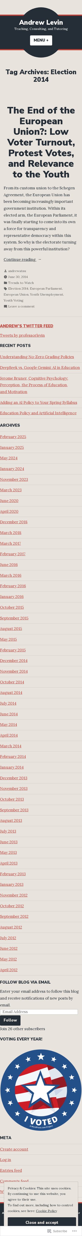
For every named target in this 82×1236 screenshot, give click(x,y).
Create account (14, 1149)
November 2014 (14, 671)
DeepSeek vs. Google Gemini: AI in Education (40, 367)
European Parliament (46, 288)
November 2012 (14, 895)
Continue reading (20, 260)
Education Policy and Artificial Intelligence (38, 413)
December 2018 (14, 521)
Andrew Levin (41, 22)
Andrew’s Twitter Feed (26, 326)
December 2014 (14, 660)
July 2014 (8, 703)
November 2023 (14, 479)
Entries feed (11, 1170)
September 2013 (14, 810)
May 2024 (9, 458)
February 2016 (13, 585)
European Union (16, 294)
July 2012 (8, 937)
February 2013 (13, 873)
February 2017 (13, 553)
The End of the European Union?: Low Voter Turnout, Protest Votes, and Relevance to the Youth (41, 142)
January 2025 (12, 447)
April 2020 (9, 511)
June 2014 (9, 714)
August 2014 (11, 692)
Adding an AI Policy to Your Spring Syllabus (38, 402)
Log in (5, 1159)
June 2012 (9, 948)
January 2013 (11, 884)
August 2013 (11, 820)
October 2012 (12, 905)
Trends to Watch (21, 283)
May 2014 (8, 724)
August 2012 (11, 927)
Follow (10, 1020)
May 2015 (8, 639)
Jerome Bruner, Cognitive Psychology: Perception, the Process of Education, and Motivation (34, 385)
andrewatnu (17, 271)
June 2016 (9, 564)
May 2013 (8, 852)
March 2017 (10, 543)
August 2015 (11, 628)
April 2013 (9, 863)
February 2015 (13, 650)
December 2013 (13, 778)
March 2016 (10, 575)
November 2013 (14, 788)
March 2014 (10, 746)
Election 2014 (18, 288)
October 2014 (12, 682)
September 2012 (14, 916)
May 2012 (8, 959)
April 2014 (9, 735)
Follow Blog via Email (25, 982)
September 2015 (14, 618)
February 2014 (13, 756)
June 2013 (9, 841)
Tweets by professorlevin (22, 335)
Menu (43, 40)
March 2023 (11, 489)
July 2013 (8, 831)
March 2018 (10, 532)
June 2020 (9, 500)
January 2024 (12, 468)
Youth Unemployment (46, 294)
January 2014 (12, 767)
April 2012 (9, 969)
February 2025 (13, 436)
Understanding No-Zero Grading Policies (37, 356)
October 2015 (12, 607)
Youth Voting (13, 300)
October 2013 (12, 799)
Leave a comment (21, 306)
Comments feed (14, 1181)
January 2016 (12, 596)
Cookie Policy (46, 1211)
